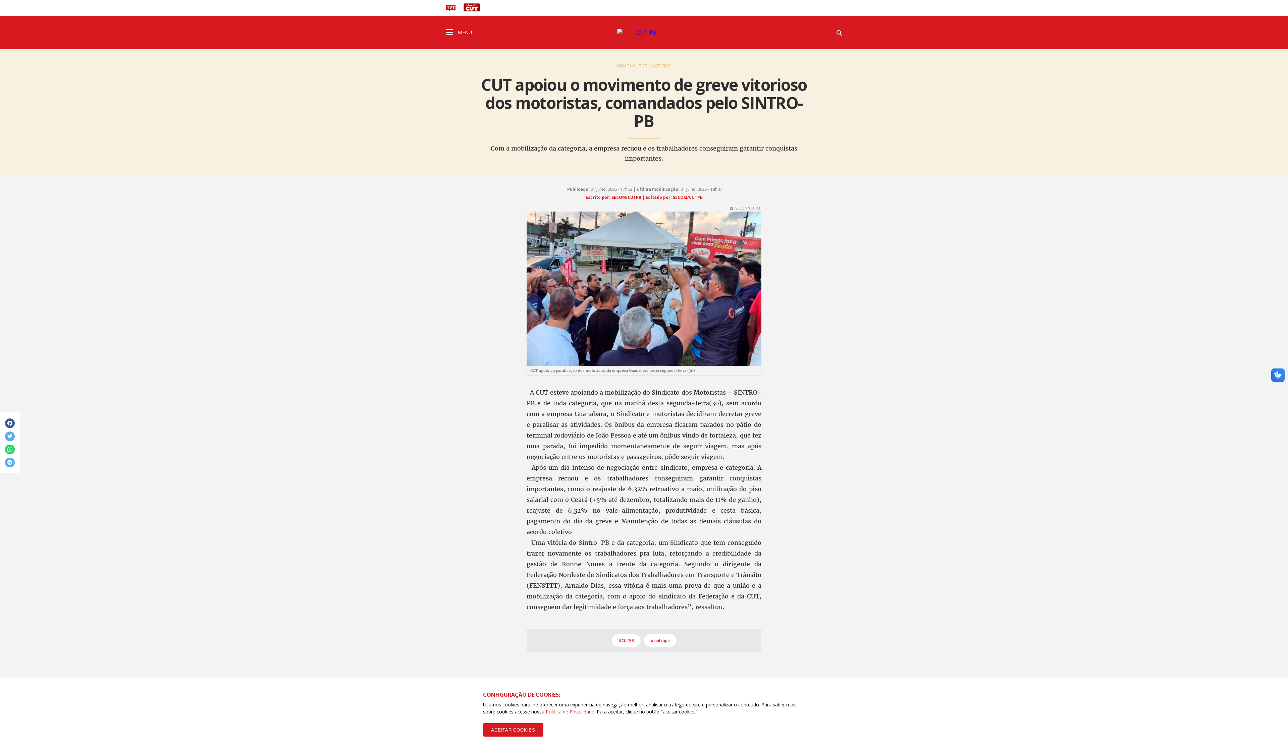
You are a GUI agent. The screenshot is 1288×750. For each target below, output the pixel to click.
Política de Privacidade (570, 711)
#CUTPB (626, 640)
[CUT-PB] (644, 32)
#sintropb (660, 640)
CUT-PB (640, 66)
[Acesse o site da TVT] (450, 9)
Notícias (661, 66)
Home (623, 66)
